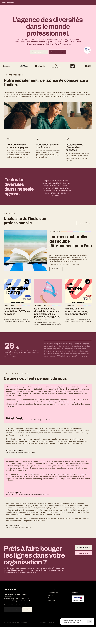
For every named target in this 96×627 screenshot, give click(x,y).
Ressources (51, 598)
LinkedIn (75, 592)
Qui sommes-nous (53, 592)
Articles (50, 595)
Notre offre (51, 600)
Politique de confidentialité (46, 622)
